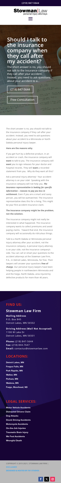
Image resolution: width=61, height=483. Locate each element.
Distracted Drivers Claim (18, 411)
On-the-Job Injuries (16, 428)
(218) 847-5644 (20, 89)
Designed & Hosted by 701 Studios (22, 470)
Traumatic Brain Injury (17, 432)
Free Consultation (22, 100)
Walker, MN (11, 375)
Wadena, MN (12, 383)
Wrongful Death (14, 440)
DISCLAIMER (11, 467)
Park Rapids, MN (14, 370)
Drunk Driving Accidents (18, 420)
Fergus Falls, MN (14, 366)
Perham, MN (12, 379)
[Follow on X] (46, 479)
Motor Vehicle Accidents (18, 407)
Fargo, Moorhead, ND (17, 387)
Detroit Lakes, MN (15, 362)
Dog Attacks (12, 416)
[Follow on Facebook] (40, 479)
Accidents (15, 436)
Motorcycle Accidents (17, 424)
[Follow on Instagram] (52, 479)
